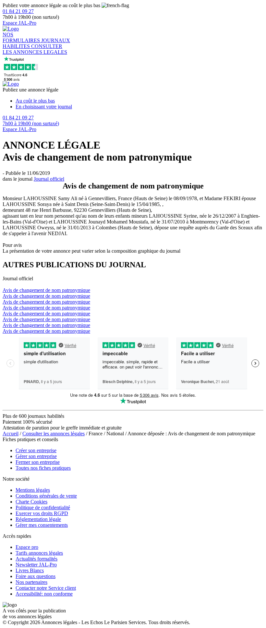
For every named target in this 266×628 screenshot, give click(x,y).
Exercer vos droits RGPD (42, 513)
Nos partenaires (31, 582)
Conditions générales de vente (46, 496)
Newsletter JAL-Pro (36, 564)
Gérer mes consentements (42, 525)
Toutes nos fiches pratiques (43, 468)
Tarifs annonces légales (39, 553)
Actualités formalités (36, 559)
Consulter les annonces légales (53, 433)
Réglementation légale (38, 519)
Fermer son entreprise (38, 462)
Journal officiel (49, 179)
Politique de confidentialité (43, 507)
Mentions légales (33, 490)
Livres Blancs (30, 570)
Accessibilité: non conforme (44, 594)
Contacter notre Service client (46, 588)
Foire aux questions (35, 576)
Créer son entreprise (36, 450)
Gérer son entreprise (36, 456)
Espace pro (27, 547)
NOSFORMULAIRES (22, 37)
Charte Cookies (31, 501)
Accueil (10, 433)
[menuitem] (139, 101)
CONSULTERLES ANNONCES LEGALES (35, 49)
